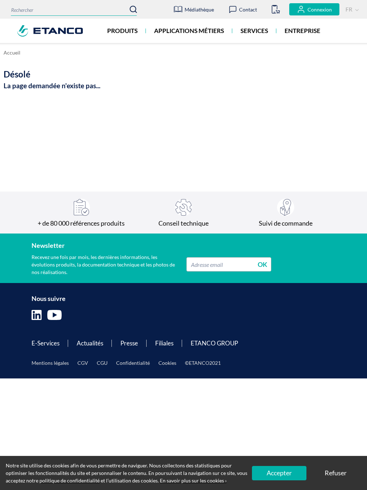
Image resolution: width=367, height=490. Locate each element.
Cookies (167, 363)
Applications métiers (189, 30)
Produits (122, 30)
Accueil (12, 53)
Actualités (90, 343)
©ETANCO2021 (203, 363)
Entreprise (302, 30)
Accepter (279, 473)
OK (262, 264)
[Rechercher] (133, 9)
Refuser (336, 473)
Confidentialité (133, 363)
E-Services (45, 343)
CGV (82, 363)
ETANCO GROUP (214, 343)
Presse (129, 343)
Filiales (164, 343)
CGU (102, 363)
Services (254, 30)
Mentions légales (50, 363)
